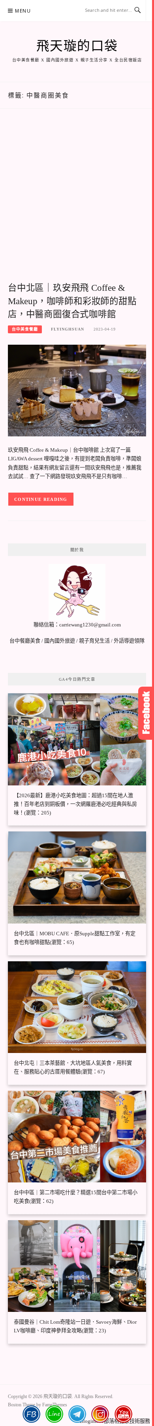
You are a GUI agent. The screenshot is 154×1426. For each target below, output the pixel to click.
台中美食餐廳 (25, 329)
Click (146, 713)
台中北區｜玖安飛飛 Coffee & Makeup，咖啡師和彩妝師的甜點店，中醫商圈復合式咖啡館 (72, 301)
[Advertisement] (77, 204)
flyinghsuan (67, 329)
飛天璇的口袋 (77, 46)
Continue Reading (41, 499)
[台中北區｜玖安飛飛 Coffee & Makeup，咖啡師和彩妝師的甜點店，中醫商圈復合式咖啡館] (77, 390)
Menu (23, 10)
